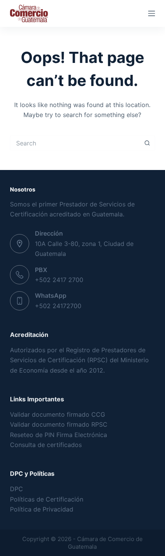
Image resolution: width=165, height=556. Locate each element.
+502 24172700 (58, 306)
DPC (16, 489)
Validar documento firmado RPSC (58, 424)
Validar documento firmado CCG (58, 414)
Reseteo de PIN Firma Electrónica (58, 435)
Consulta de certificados (46, 445)
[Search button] (147, 143)
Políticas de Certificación (46, 499)
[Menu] (151, 13)
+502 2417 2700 (59, 280)
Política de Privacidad (41, 509)
